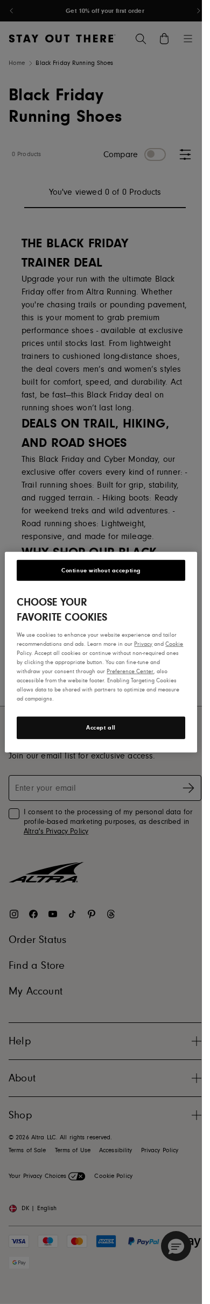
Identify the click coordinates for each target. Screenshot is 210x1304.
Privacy (143, 643)
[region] (101, 651)
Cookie (174, 643)
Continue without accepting (101, 569)
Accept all (101, 727)
